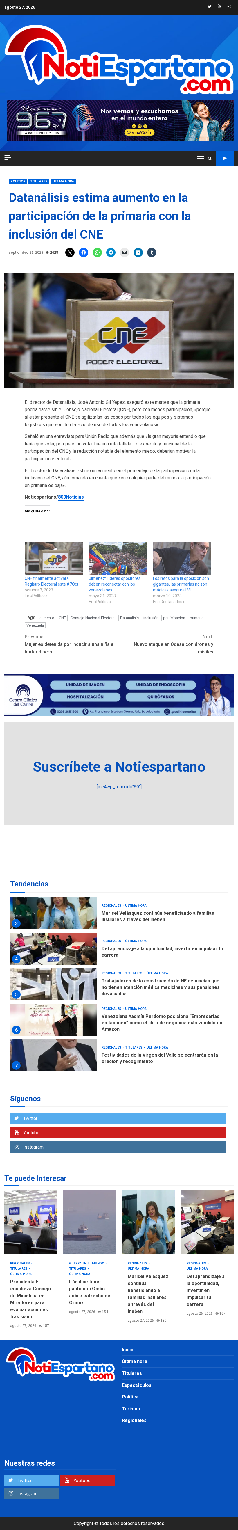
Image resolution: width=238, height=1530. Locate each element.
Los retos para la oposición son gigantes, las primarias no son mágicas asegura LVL (181, 584)
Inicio (128, 1350)
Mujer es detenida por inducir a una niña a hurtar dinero (69, 644)
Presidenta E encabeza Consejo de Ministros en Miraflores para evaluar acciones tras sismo (30, 1222)
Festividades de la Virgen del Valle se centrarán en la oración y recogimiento (53, 1055)
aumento (46, 618)
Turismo (131, 1409)
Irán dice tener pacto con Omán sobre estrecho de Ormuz (89, 1222)
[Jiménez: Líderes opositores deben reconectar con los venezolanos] (118, 558)
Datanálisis (129, 618)
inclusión (150, 618)
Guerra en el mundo (87, 1263)
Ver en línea (225, 158)
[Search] (210, 158)
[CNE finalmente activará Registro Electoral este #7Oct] (54, 558)
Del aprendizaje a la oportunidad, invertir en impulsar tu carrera (53, 949)
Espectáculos (137, 1385)
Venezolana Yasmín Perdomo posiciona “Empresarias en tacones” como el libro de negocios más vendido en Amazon (53, 1020)
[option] (119, 914)
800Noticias (71, 497)
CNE (62, 618)
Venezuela (35, 625)
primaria (196, 618)
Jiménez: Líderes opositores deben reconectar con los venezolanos (114, 584)
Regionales (112, 905)
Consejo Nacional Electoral (93, 618)
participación (174, 618)
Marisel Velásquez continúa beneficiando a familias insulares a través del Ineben (53, 913)
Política (17, 181)
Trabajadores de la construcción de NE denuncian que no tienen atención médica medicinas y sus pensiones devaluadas (53, 984)
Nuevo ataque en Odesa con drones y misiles (173, 644)
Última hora (63, 181)
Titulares (39, 181)
